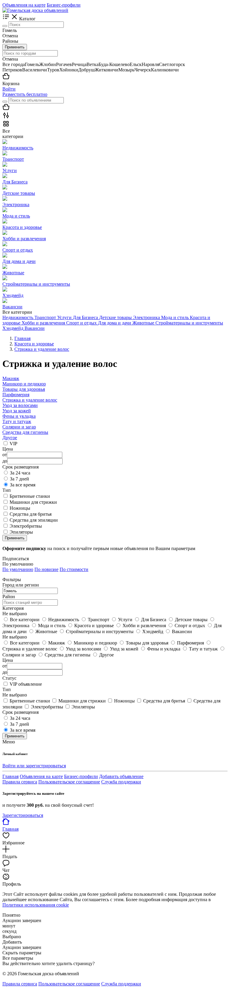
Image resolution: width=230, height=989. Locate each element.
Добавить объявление (121, 776)
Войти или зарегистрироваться (34, 765)
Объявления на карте (24, 4)
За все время (22, 484)
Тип (6, 689)
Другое (9, 437)
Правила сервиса (19, 781)
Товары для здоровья (23, 389)
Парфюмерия (15, 394)
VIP (13, 443)
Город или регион (20, 584)
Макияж (10, 378)
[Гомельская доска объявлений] (35, 10)
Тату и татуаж (16, 421)
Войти (9, 88)
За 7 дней (19, 478)
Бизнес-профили (64, 4)
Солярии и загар (19, 426)
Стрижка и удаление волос (29, 399)
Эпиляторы (21, 532)
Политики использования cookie (35, 904)
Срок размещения (20, 712)
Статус (9, 678)
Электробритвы (26, 526)
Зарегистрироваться (22, 815)
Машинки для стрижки (33, 502)
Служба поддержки (121, 781)
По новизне (46, 569)
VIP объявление (26, 684)
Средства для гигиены (25, 432)
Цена (7, 660)
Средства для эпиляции (34, 520)
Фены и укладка (19, 416)
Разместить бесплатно (24, 94)
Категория (13, 608)
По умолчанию (17, 569)
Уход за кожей (16, 410)
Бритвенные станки (30, 496)
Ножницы (20, 508)
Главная (10, 776)
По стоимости (74, 569)
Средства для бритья (31, 514)
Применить (15, 47)
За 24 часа (20, 472)
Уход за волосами (20, 405)
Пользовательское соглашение (69, 781)
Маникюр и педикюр (24, 383)
